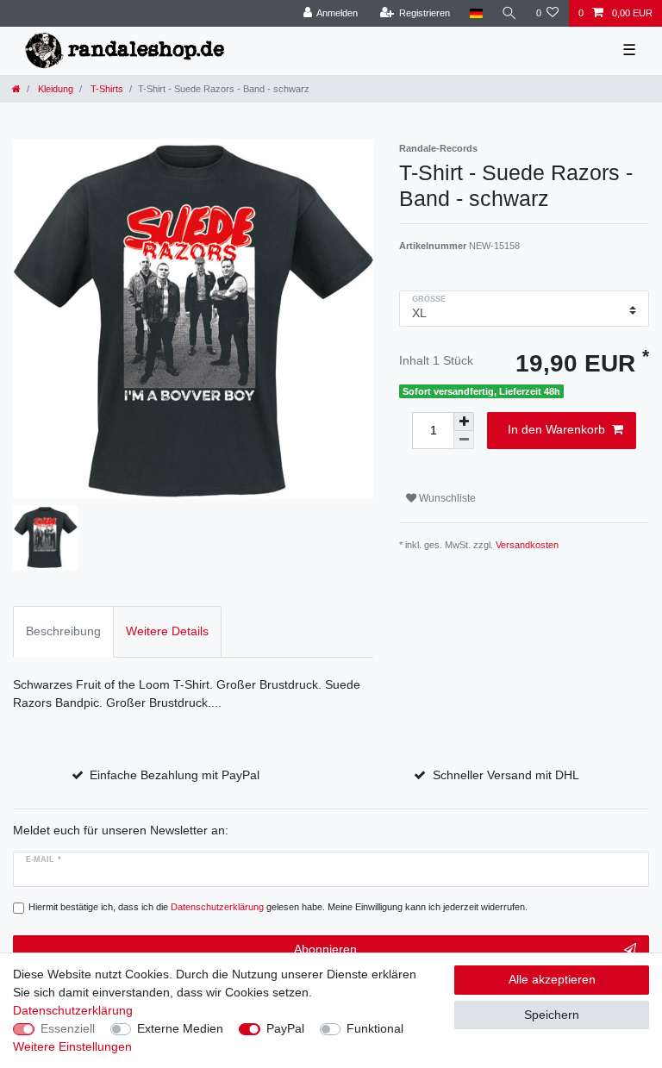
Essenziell (68, 1028)
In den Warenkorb (556, 429)
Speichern (551, 1014)
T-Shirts (105, 89)
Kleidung (54, 89)
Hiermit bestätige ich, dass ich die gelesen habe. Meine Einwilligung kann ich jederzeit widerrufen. (278, 907)
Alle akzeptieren (552, 979)
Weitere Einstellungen (72, 1046)
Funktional (375, 1028)
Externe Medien (180, 1028)
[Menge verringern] (463, 440)
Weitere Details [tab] (167, 631)
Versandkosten (527, 545)
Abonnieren (325, 949)
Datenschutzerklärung (73, 1010)
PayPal (285, 1028)
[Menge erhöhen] (463, 421)
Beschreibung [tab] (63, 631)
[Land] (475, 13)
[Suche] (509, 13)
